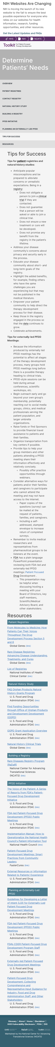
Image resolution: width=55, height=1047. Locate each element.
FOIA (39, 1024)
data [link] (25, 323)
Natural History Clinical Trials (24, 743)
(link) (28, 646)
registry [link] (17, 188)
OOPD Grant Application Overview (27, 730)
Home (30, 1021)
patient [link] (21, 160)
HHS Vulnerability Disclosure (21, 1024)
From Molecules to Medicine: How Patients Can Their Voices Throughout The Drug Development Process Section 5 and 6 (27, 635)
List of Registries (17, 668)
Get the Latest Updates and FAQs (22, 33)
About (22, 1021)
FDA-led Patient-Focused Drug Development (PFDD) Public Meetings (25, 817)
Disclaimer (40, 1021)
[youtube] (27, 1041)
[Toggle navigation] (48, 45)
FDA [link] (15, 557)
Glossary (12, 1021)
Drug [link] (16, 575)
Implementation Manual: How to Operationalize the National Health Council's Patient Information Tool (27, 837)
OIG (46, 1024)
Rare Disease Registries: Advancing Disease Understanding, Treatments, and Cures (27, 655)
